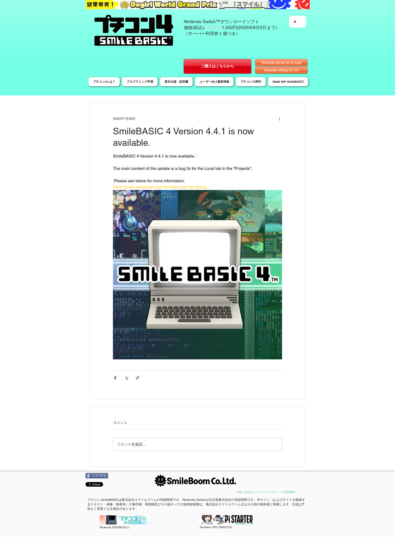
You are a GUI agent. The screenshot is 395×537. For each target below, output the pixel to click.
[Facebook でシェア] (115, 378)
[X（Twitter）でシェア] (126, 378)
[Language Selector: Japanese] (297, 21)
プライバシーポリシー (268, 492)
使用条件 (289, 492)
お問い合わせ (244, 492)
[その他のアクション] (279, 118)
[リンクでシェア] (137, 378)
